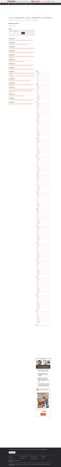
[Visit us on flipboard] (39, 1)
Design (14, 3)
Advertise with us (22, 458)
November (38, 98)
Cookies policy (11, 458)
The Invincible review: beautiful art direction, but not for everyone (21, 100)
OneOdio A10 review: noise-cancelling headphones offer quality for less (22, 48)
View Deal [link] (43, 414)
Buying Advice (25, 3)
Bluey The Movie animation (19, 17)
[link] (44, 389)
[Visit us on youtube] (36, 1)
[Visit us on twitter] (33, 1)
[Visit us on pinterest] (37, 1)
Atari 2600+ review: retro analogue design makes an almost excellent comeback (21, 74)
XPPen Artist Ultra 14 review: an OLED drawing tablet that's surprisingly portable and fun (43, 384)
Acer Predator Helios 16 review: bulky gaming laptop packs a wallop (21, 69)
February (38, 74)
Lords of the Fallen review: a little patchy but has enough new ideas (21, 65)
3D (17, 3)
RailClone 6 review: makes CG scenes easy (16, 95)
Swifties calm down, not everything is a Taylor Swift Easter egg (43, 374)
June (37, 79)
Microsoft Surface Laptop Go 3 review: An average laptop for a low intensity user (21, 85)
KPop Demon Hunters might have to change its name (43, 370)
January (38, 72)
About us (10, 456)
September (38, 114)
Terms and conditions (33, 456)
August (38, 94)
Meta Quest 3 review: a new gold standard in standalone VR (19, 80)
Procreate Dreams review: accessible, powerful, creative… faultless (21, 52)
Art (11, 3)
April (37, 76)
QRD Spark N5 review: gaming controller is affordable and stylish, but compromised (21, 57)
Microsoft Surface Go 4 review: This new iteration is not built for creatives (20, 91)
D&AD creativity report (36, 17)
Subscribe (42, 1)
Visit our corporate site (43, 449)
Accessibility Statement (34, 458)
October (38, 97)
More (30, 3)
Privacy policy (43, 456)
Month (16, 31)
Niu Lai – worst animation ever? (48, 17)
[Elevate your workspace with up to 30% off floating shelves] (43, 364)
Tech (20, 3)
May (37, 78)
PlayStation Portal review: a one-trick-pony (16, 61)
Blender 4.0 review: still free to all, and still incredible (18, 44)
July (37, 80)
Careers (42, 458)
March (38, 75)
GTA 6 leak (28, 17)
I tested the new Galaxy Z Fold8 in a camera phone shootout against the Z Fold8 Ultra (43, 380)
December (38, 172)
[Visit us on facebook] (31, 1)
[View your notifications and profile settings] (49, 1)
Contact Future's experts (23, 456)
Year (10, 31)
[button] (52, 1)
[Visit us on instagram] (34, 1)
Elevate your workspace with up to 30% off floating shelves (43, 367)
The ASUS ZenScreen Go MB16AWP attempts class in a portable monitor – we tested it (22, 76)
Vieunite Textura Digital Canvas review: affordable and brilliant (20, 104)
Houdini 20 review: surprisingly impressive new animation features (21, 40)
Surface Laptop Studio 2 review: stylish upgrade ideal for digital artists (21, 89)
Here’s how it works (35, 20)
